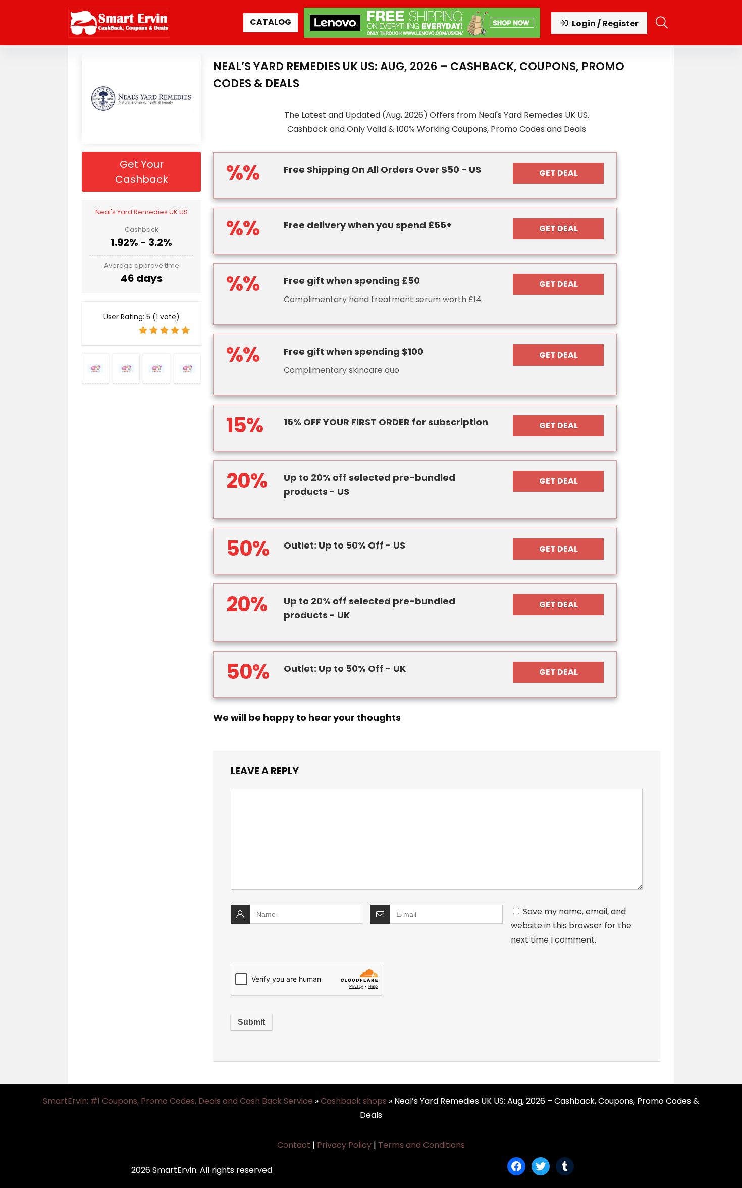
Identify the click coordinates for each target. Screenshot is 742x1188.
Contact (293, 1145)
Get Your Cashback (141, 171)
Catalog (270, 22)
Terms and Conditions (421, 1145)
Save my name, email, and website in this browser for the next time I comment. (571, 926)
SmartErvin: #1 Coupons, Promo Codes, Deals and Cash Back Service (178, 1101)
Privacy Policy (344, 1145)
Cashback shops (354, 1101)
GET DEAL (558, 173)
